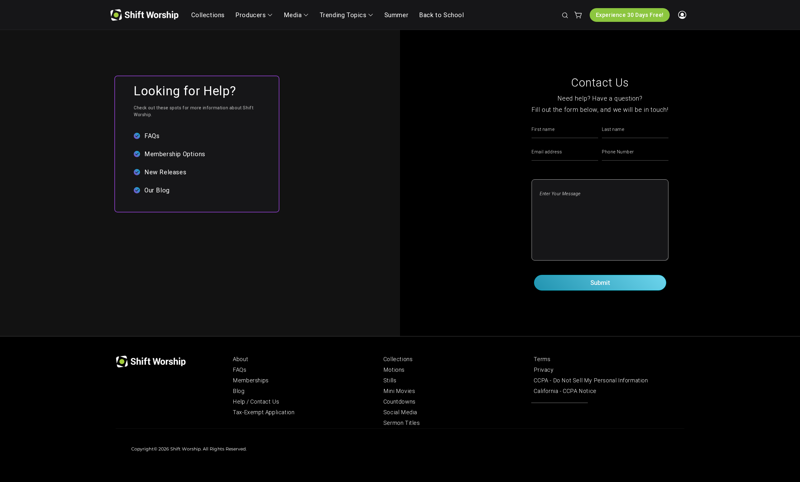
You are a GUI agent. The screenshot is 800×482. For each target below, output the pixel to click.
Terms (542, 359)
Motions (394, 369)
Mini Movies (399, 391)
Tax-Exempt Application (263, 412)
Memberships (251, 380)
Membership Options (174, 154)
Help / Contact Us (256, 401)
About (240, 359)
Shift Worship (185, 449)
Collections (398, 359)
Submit (600, 282)
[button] (565, 15)
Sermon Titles (401, 423)
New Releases (165, 172)
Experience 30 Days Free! (629, 15)
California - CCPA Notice (565, 391)
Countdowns (399, 401)
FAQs (151, 136)
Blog (238, 391)
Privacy (543, 369)
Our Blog (157, 190)
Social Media (400, 412)
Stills (390, 380)
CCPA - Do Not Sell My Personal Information (591, 380)
